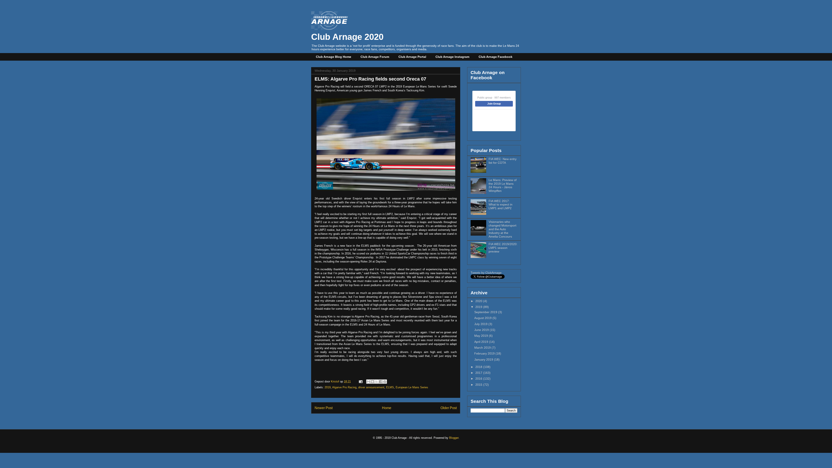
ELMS (390, 387)
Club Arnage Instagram (452, 56)
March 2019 (483, 347)
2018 (479, 367)
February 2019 (485, 353)
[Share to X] (376, 381)
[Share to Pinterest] (385, 381)
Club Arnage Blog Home (333, 56)
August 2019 (483, 318)
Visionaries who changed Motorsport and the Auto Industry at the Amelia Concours (502, 229)
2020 (479, 301)
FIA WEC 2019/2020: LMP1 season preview (503, 247)
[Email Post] (360, 381)
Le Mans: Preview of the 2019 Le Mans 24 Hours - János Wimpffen (503, 185)
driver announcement (371, 387)
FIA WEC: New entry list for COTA (503, 160)
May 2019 (481, 335)
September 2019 (486, 312)
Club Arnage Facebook (495, 56)
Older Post (448, 408)
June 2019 (482, 330)
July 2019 (481, 324)
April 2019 (481, 341)
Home (386, 408)
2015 (479, 384)
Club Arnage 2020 (347, 37)
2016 (479, 378)
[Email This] (368, 381)
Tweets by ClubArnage (486, 272)
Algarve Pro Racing (344, 387)
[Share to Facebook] (381, 381)
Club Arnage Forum (375, 56)
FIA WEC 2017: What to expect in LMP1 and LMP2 (500, 204)
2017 (479, 372)
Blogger (453, 437)
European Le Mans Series (412, 387)
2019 (328, 387)
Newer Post (324, 408)
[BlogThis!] (372, 381)
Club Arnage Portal (412, 56)
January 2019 (484, 359)
